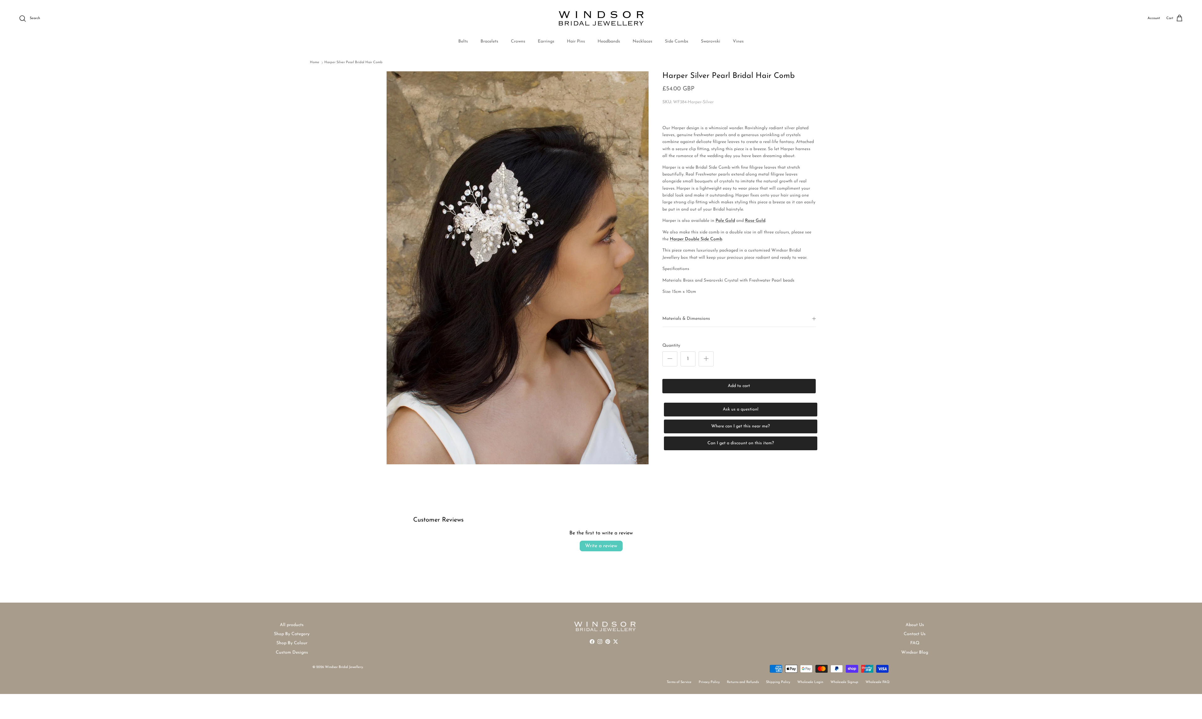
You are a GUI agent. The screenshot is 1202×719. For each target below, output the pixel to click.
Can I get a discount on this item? (740, 443)
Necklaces (642, 41)
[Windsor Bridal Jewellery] (601, 18)
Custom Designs (292, 652)
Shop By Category (292, 634)
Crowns (518, 41)
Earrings (546, 41)
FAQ (914, 643)
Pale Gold (725, 220)
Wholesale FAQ (878, 682)
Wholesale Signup (844, 682)
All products (292, 625)
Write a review (601, 545)
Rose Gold (755, 220)
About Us (915, 625)
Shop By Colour (291, 643)
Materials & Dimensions (686, 318)
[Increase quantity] (706, 358)
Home (314, 62)
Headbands (609, 41)
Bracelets (489, 41)
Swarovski (710, 41)
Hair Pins (576, 41)
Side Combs (676, 41)
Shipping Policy (778, 682)
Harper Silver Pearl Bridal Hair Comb (353, 62)
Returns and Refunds (743, 682)
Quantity (671, 345)
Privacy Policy (709, 682)
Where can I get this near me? (740, 426)
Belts (463, 41)
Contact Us (915, 634)
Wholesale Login (810, 682)
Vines (738, 41)
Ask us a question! (740, 409)
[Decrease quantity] (669, 358)
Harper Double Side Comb (696, 239)
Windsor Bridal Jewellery (344, 667)
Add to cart (739, 386)
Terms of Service (679, 682)
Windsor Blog (914, 652)
